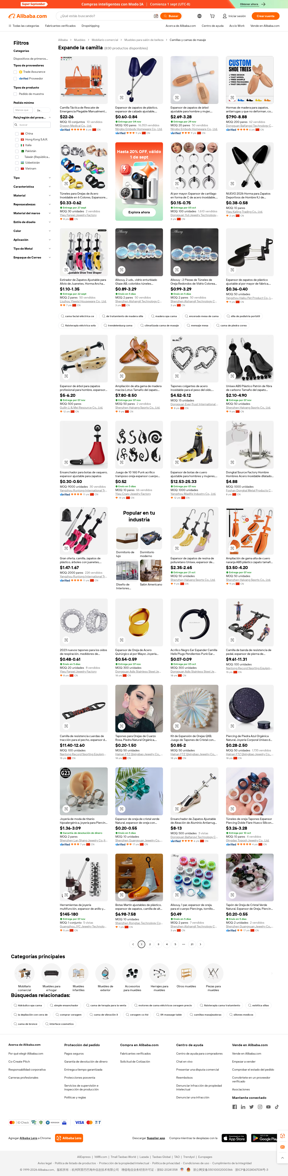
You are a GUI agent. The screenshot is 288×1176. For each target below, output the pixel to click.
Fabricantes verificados (135, 1053)
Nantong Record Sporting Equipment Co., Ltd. (250, 668)
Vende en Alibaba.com (246, 1053)
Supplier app (156, 1138)
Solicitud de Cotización (135, 1061)
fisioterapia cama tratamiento (222, 1005)
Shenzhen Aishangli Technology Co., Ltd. (139, 301)
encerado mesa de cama (204, 316)
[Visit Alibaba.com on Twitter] (251, 1106)
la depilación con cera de (33, 1014)
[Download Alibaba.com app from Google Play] (265, 1138)
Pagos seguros (74, 1053)
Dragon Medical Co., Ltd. (76, 125)
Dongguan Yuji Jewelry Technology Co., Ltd (194, 215)
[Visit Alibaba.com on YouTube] (268, 1106)
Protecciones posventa (79, 1077)
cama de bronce (27, 1024)
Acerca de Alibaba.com (24, 1044)
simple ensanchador (66, 1005)
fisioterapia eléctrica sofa (80, 325)
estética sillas (260, 1005)
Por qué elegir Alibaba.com (25, 1053)
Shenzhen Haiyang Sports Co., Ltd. (137, 407)
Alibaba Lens (28, 1138)
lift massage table (171, 1014)
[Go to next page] (200, 944)
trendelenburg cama (120, 325)
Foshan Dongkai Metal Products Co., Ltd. (250, 490)
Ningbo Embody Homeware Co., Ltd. (138, 129)
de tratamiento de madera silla (124, 316)
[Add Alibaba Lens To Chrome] (69, 1138)
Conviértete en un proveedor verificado (251, 1079)
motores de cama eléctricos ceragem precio (165, 1005)
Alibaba (63, 40)
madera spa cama (166, 316)
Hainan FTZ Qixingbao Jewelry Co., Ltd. (139, 754)
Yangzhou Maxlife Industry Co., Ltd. (193, 493)
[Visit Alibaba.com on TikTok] (276, 1106)
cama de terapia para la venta (108, 1005)
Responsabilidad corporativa (27, 1069)
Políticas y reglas (75, 1097)
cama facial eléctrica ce (79, 316)
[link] (282, 1135)
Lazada (144, 1157)
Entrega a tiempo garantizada (83, 1069)
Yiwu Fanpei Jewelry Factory (78, 215)
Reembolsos (184, 1077)
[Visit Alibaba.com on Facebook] (234, 1106)
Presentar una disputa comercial (197, 1069)
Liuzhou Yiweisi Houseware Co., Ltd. (83, 301)
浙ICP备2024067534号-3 (251, 1169)
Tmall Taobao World (123, 1157)
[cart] (213, 16)
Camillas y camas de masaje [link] (188, 40)
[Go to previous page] (133, 944)
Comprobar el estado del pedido (253, 1069)
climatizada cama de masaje (162, 325)
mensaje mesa (199, 325)
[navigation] (32, 492)
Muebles (79, 40)
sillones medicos (243, 1014)
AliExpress (84, 1157)
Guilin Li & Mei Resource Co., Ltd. (81, 407)
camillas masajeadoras (207, 1014)
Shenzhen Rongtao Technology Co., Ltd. (139, 923)
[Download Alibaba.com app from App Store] (234, 1138)
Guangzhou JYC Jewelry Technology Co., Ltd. (84, 926)
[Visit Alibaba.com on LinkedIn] (243, 1106)
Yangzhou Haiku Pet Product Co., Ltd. (250, 298)
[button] (156, 16)
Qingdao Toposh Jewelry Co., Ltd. (247, 840)
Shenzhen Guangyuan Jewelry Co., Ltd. (139, 840)
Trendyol (189, 1157)
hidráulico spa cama (30, 1005)
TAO (177, 1157)
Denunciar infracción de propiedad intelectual (199, 1087)
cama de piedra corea (234, 325)
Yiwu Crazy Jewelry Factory (133, 493)
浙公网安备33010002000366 (213, 1169)
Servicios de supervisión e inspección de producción (81, 1087)
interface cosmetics (62, 1024)
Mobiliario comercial (105, 40)
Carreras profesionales (23, 1077)
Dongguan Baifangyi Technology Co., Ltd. (250, 125)
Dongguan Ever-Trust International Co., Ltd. (194, 404)
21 (192, 944)
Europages (205, 1157)
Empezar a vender (244, 1061)
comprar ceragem (71, 1014)
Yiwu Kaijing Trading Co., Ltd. (244, 211)
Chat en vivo (184, 1061)
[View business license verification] (182, 1170)
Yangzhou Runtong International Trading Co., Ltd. (84, 490)
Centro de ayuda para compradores (199, 1053)
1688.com (100, 1157)
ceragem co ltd (139, 1014)
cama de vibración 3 (106, 1014)
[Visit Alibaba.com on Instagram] (259, 1106)
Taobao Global (161, 1157)
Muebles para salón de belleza (143, 40)
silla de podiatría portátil (245, 316)
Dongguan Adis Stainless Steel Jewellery (139, 671)
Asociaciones (241, 1089)
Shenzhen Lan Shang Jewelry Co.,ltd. (84, 840)
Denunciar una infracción (192, 1097)
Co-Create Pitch (19, 1061)
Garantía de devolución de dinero (86, 1061)
